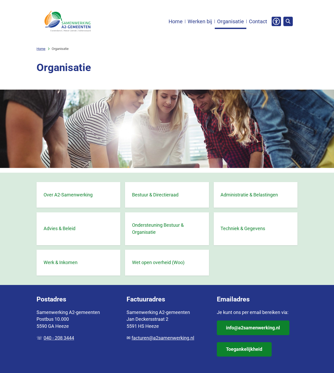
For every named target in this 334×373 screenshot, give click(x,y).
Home (41, 49)
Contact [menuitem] (258, 21)
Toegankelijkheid (244, 349)
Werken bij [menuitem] (200, 21)
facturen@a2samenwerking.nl (163, 338)
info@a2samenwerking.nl (253, 327)
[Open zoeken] (288, 21)
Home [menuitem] (176, 21)
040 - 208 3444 (59, 338)
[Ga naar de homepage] (67, 21)
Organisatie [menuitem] (230, 21)
